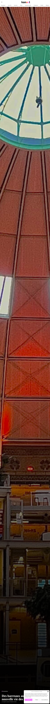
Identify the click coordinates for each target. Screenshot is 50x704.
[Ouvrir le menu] (2, 2)
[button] (48, 691)
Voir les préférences (45, 699)
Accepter (28, 699)
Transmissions (5, 691)
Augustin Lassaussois (6, 701)
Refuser (36, 699)
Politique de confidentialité (39, 702)
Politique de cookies (33, 702)
